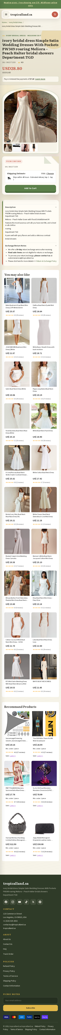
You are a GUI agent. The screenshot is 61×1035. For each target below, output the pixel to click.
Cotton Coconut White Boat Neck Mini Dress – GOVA (15, 641)
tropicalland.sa (21, 14)
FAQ (5, 949)
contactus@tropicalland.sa (14, 924)
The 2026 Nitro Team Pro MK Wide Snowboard (43, 739)
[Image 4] (34, 148)
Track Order (8, 954)
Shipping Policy (9, 980)
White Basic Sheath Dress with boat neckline (43, 348)
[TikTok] (26, 902)
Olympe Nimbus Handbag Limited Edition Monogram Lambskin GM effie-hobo (15, 839)
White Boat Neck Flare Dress (43, 431)
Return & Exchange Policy (46, 261)
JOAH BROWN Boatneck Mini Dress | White (16, 348)
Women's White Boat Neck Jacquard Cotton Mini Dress (43, 557)
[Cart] (55, 14)
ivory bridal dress (15, 22)
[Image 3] (25, 148)
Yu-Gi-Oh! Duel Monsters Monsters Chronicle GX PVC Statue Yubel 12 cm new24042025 (42, 789)
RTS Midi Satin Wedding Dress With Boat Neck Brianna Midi (16, 682)
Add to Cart (30, 188)
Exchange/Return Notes (15, 246)
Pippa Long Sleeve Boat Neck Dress (43, 390)
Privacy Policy (9, 971)
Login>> (13, 756)
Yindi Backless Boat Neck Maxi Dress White (16, 432)
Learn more (40, 79)
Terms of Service (10, 976)
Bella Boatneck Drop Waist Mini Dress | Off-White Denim (17, 306)
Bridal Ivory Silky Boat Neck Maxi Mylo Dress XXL (15, 515)
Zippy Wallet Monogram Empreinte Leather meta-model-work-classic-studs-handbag (42, 839)
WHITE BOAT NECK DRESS (42, 681)
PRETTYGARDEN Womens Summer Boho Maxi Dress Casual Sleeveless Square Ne (16, 789)
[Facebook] (6, 902)
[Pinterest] (40, 902)
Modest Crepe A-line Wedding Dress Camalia (16, 557)
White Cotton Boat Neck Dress (43, 473)
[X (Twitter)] (33, 902)
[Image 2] (17, 148)
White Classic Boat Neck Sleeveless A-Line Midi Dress (43, 515)
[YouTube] (19, 902)
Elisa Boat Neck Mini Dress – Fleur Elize (43, 599)
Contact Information (11, 985)
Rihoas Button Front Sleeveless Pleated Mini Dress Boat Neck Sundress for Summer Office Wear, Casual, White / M (17, 599)
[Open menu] (6, 14)
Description (10, 207)
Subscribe (30, 1008)
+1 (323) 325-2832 (10, 921)
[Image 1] (8, 148)
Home (4, 22)
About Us (7, 939)
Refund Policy (9, 966)
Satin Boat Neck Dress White (16, 389)
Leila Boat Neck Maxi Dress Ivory (42, 641)
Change (50, 173)
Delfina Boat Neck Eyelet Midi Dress (43, 306)
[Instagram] (13, 902)
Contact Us (7, 944)
